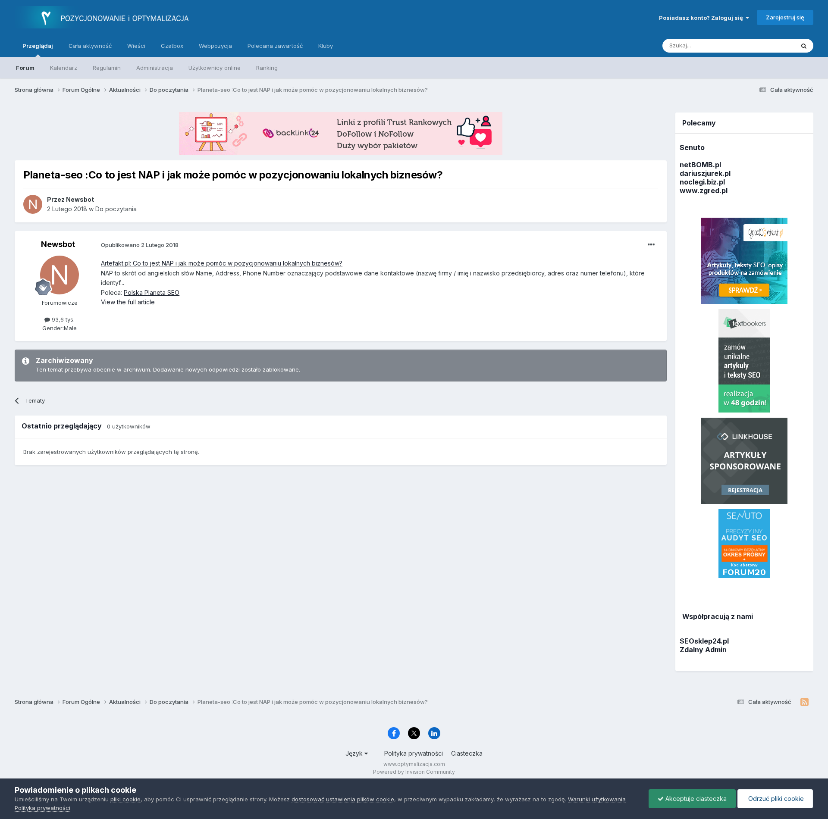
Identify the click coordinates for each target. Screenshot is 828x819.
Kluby (325, 45)
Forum (25, 67)
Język (354, 753)
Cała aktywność (90, 45)
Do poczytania (116, 209)
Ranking (267, 67)
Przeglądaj (37, 45)
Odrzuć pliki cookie (775, 798)
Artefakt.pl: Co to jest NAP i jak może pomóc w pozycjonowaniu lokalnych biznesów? (221, 263)
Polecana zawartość (275, 45)
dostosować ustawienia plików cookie (343, 799)
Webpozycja (215, 45)
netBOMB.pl (700, 164)
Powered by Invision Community (414, 772)
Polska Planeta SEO (151, 292)
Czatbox (172, 45)
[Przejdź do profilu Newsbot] (32, 204)
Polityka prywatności (413, 753)
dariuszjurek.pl (705, 173)
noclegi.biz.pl (702, 182)
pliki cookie (125, 799)
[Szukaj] (803, 46)
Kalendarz (63, 67)
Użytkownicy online (214, 67)
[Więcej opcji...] (651, 245)
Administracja (154, 67)
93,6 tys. (62, 319)
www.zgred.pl (704, 190)
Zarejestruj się (785, 17)
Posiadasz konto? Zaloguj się (702, 17)
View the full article (128, 302)
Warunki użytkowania (597, 799)
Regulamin (107, 67)
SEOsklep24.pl (704, 641)
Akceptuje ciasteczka (695, 798)
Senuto (692, 147)
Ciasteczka (467, 753)
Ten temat (770, 45)
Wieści (136, 45)
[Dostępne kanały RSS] (804, 702)
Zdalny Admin (703, 649)
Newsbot (58, 244)
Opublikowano (140, 244)
